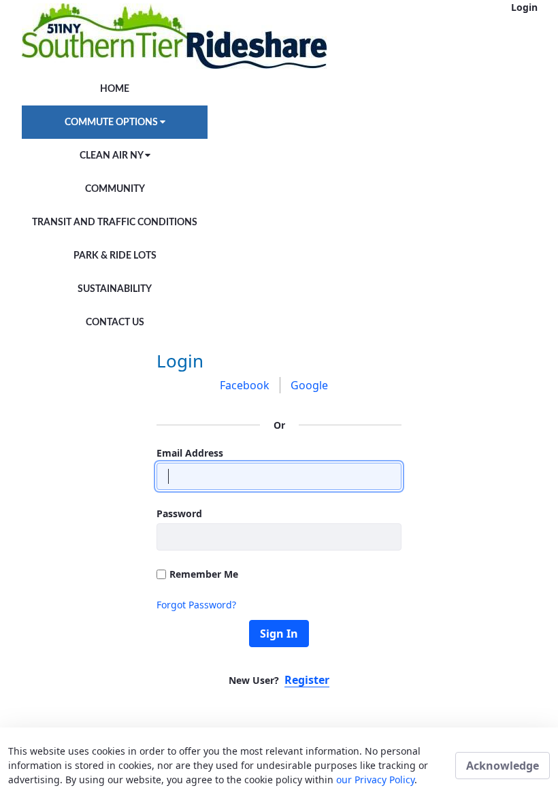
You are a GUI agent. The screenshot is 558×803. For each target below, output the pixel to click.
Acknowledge (502, 765)
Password (179, 513)
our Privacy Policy (375, 779)
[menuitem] (115, 88)
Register (306, 679)
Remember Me (203, 574)
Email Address (190, 452)
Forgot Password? (196, 604)
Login (524, 7)
